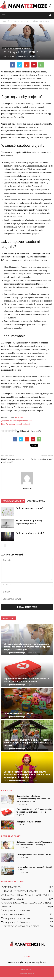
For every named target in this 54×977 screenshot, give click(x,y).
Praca (4, 48)
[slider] (9, 430)
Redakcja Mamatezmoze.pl (14, 653)
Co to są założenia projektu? (30, 533)
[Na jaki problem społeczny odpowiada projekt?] (7, 523)
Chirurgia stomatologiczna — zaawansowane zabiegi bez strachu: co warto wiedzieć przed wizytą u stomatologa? (27, 647)
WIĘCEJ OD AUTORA (36, 501)
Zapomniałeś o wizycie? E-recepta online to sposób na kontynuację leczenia (26, 680)
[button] (50, 15)
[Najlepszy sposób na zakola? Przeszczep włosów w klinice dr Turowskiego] (7, 845)
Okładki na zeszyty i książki (19, 891)
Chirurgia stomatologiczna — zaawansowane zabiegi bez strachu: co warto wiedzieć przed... (33, 798)
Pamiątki (7, 906)
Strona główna (6, 21)
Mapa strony (26, 969)
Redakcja (10, 56)
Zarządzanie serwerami (16, 922)
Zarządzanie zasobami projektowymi (19, 48)
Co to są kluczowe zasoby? (29, 508)
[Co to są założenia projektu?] (7, 536)
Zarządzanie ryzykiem (15, 918)
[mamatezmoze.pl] (27, 6)
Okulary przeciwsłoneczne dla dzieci (26, 902)
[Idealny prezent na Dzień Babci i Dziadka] (7, 857)
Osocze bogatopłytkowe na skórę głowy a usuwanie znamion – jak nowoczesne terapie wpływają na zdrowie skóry (27, 774)
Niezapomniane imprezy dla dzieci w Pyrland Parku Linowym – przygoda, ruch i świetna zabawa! (27, 743)
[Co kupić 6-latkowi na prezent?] (27, 703)
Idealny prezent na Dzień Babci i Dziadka (34, 854)
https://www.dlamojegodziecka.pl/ (15, 424)
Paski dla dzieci (11, 887)
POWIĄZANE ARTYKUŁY (13, 501)
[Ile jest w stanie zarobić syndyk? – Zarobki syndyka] (7, 870)
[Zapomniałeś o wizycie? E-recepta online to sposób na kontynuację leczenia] (27, 671)
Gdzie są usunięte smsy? (42, 459)
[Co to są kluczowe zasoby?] (7, 511)
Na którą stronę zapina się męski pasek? (12, 460)
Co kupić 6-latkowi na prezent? (20, 713)
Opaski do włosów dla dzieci (20, 926)
